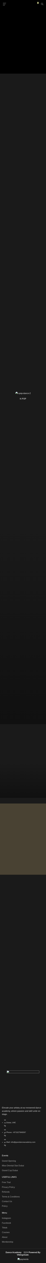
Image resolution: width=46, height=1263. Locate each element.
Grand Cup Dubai (10, 1170)
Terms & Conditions (11, 1197)
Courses (6, 1232)
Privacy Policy (8, 1187)
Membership (7, 1242)
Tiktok (4, 1228)
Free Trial (6, 1182)
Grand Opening (9, 1161)
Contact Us (7, 1201)
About (4, 1237)
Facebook (6, 1223)
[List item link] (23, 1133)
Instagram (6, 1218)
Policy (5, 1206)
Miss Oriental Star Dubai (13, 1166)
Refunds (6, 1192)
